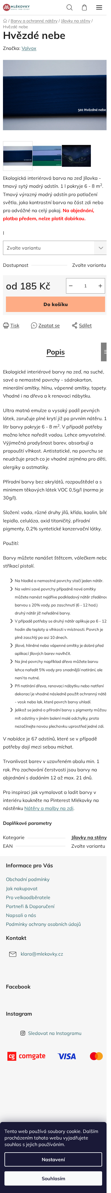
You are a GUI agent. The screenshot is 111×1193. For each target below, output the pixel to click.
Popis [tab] (55, 351)
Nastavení (53, 1159)
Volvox (29, 48)
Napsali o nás (21, 915)
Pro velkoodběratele (28, 897)
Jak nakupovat (22, 888)
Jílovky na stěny (89, 837)
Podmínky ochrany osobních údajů (43, 924)
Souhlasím (53, 1178)
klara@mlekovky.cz (42, 954)
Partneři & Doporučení (30, 906)
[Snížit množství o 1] (70, 285)
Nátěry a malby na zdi (48, 808)
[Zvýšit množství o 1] (100, 285)
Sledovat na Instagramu (54, 1033)
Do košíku (56, 304)
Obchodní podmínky (28, 879)
